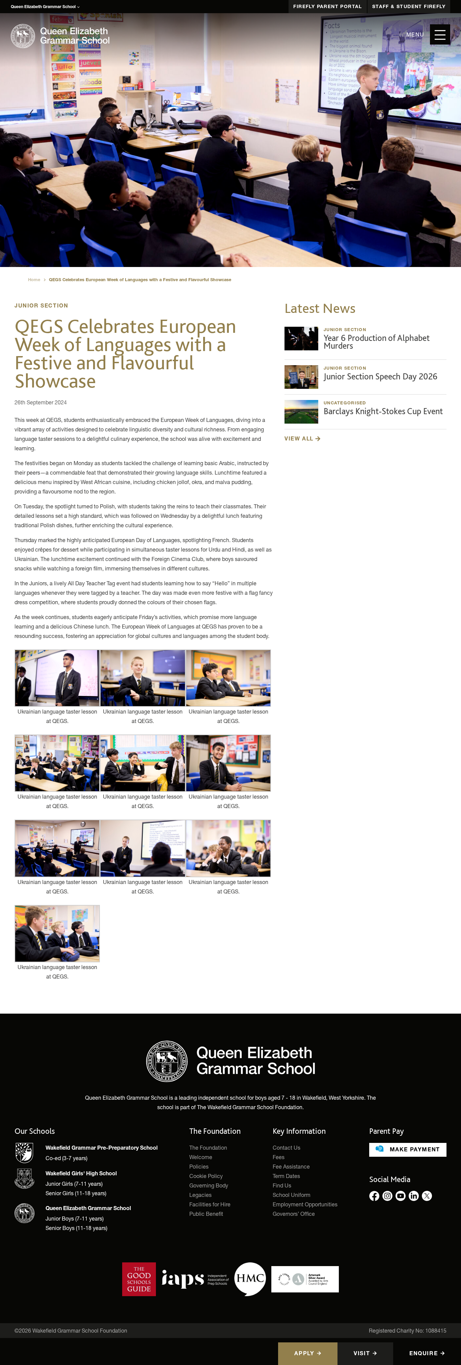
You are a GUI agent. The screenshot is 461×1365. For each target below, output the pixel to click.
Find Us (282, 1185)
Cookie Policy (206, 1176)
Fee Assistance (291, 1166)
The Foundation (208, 1147)
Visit (362, 1354)
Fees (278, 1157)
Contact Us (286, 1147)
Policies (199, 1166)
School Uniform (291, 1195)
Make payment (414, 1150)
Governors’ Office (294, 1213)
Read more (365, 340)
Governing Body (208, 1185)
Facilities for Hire (210, 1204)
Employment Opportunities (305, 1204)
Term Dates (286, 1176)
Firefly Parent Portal (327, 7)
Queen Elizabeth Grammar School (43, 7)
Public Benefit (206, 1213)
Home (34, 280)
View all (299, 439)
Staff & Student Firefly (408, 7)
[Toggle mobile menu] (440, 34)
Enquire (423, 1354)
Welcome (200, 1157)
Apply (304, 1354)
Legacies (200, 1195)
